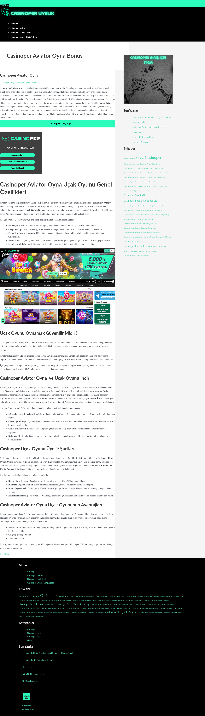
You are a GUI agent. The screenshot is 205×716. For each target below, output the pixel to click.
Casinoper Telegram (130, 219)
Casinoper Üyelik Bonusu (132, 241)
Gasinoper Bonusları (130, 251)
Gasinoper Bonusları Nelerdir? (147, 251)
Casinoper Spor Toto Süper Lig (140, 200)
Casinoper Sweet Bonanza (155, 210)
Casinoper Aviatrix (129, 168)
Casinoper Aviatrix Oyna (144, 168)
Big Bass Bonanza (140, 142)
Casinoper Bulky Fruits (131, 173)
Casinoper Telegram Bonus (132, 223)
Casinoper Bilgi (159, 168)
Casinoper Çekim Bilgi (149, 223)
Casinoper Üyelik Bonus (164, 237)
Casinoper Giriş (7, 82)
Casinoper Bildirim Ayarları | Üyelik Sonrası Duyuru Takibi (48, 653)
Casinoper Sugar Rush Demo (133, 206)
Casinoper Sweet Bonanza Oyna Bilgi (157, 214)
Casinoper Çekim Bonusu (132, 228)
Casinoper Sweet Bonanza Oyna (134, 214)
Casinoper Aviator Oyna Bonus (150, 164)
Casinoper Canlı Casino (19, 32)
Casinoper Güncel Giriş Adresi (22, 37)
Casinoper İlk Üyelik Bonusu (139, 246)
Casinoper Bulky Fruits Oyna (149, 173)
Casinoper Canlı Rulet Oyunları (156, 177)
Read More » (6, 554)
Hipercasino (137, 132)
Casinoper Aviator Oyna (19, 75)
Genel (29, 640)
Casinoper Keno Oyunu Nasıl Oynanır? (136, 191)
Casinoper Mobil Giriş (135, 195)
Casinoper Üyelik (22, 82)
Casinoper (13, 23)
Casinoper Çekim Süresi (148, 228)
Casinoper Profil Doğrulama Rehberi (148, 127)
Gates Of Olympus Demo (143, 137)
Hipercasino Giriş (26, 709)
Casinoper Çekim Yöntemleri (133, 237)
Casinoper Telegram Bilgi (146, 219)
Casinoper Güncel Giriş (150, 182)
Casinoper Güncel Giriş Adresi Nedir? (156, 186)
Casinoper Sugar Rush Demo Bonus (154, 206)
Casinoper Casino (16, 28)
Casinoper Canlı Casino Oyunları (134, 177)
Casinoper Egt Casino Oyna (132, 182)
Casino (140, 157)
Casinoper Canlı (165, 173)
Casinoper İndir (161, 246)
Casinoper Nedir (154, 196)
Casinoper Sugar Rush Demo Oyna (135, 210)
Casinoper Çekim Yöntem (132, 232)
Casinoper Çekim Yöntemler (150, 232)
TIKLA (4, 5)
